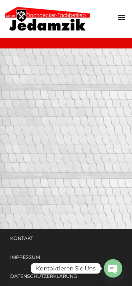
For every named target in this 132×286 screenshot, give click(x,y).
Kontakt (21, 238)
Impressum (25, 257)
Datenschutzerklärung (43, 276)
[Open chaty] (113, 268)
